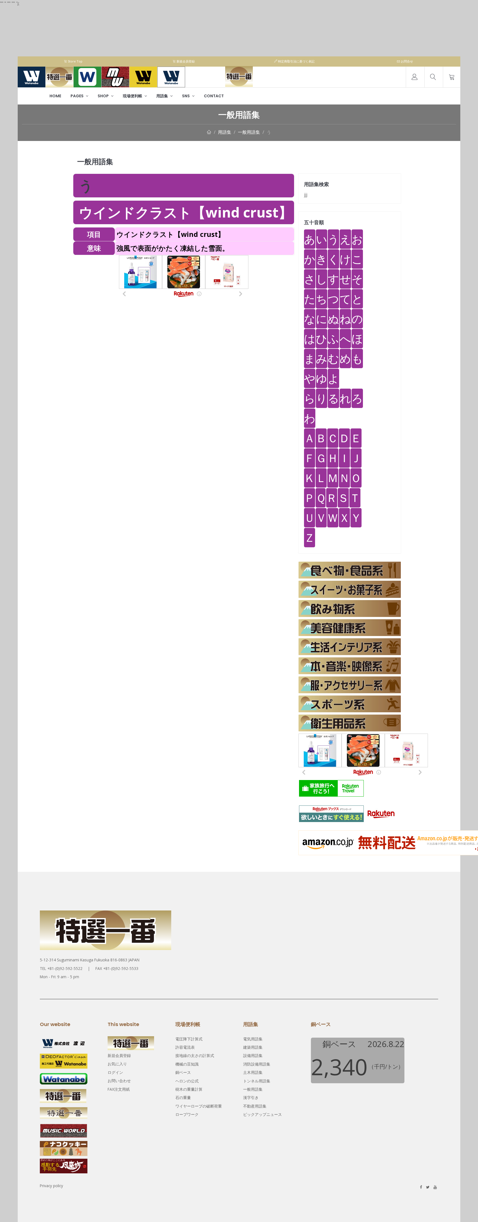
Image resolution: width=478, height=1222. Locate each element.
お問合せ (406, 61)
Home (55, 96)
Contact (214, 96)
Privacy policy (51, 1185)
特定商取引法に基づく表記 (296, 61)
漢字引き (251, 1097)
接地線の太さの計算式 (194, 1055)
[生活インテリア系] (349, 646)
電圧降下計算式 (188, 1039)
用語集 (162, 96)
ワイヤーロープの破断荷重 (198, 1106)
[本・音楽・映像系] (349, 665)
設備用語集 (253, 1055)
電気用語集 (253, 1039)
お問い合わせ (119, 1080)
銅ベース (183, 1072)
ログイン (115, 1072)
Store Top (74, 61)
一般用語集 (249, 132)
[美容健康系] (349, 627)
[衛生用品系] (349, 723)
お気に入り (117, 1063)
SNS (186, 96)
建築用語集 (253, 1047)
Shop (104, 96)
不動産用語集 (254, 1106)
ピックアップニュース (262, 1114)
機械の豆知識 (187, 1064)
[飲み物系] (349, 608)
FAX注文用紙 (119, 1089)
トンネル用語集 (256, 1081)
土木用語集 (253, 1072)
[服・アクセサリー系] (349, 684)
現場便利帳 (133, 96)
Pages (77, 96)
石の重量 (183, 1097)
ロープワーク (187, 1114)
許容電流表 (185, 1047)
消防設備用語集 (256, 1064)
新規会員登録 (185, 61)
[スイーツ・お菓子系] (349, 589)
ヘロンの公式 (187, 1081)
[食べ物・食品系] (349, 570)
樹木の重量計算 (188, 1089)
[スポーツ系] (349, 703)
